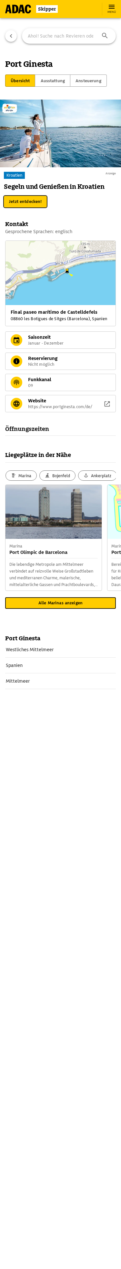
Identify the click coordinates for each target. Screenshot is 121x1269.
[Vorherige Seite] (11, 36)
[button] (105, 36)
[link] (60, 649)
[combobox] (69, 36)
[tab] (20, 80)
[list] (60, 665)
